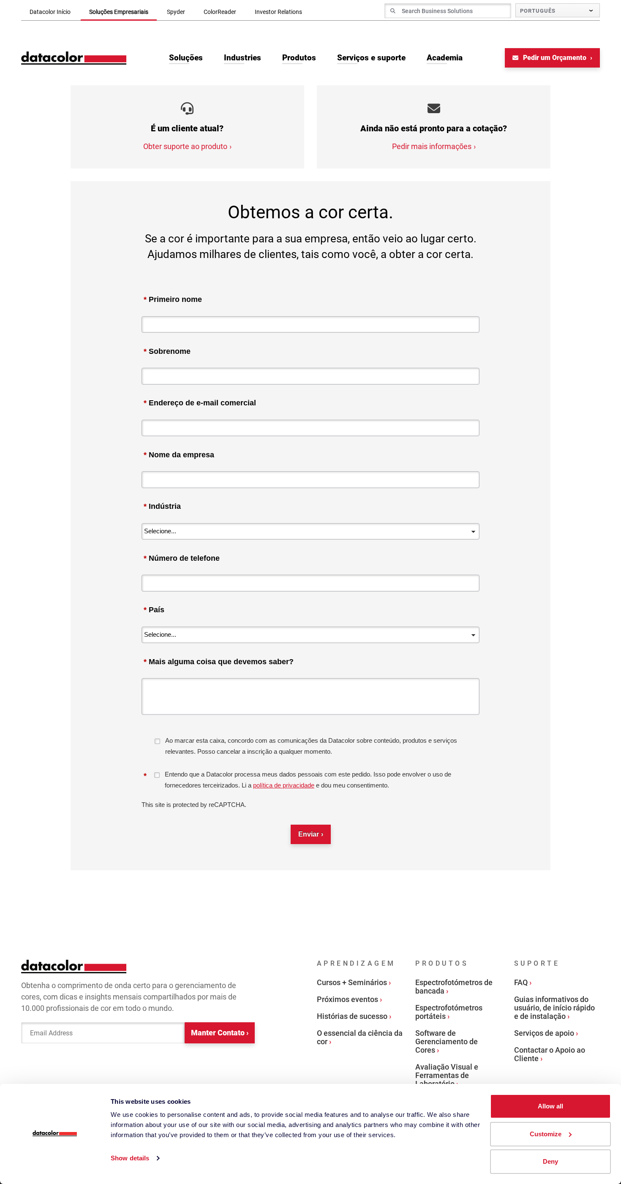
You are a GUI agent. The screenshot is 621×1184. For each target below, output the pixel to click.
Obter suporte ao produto (185, 146)
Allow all (550, 1106)
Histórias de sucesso (352, 1016)
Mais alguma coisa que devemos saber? (219, 661)
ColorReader (220, 11)
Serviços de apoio (544, 1033)
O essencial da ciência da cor (360, 1037)
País (154, 610)
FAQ (521, 982)
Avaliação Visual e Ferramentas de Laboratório (446, 1075)
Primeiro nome (173, 299)
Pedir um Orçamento (554, 58)
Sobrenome (167, 351)
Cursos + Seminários (352, 982)
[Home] (74, 58)
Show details (130, 1158)
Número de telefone (182, 558)
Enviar (308, 834)
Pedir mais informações (431, 146)
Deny (550, 1161)
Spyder (176, 11)
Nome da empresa (179, 455)
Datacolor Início (50, 11)
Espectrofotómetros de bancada (454, 986)
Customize (545, 1134)
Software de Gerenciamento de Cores (446, 1041)
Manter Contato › (219, 1032)
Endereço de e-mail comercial (200, 403)
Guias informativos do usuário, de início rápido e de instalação (554, 1008)
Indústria (162, 506)
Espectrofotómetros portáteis (448, 1012)
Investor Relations (278, 11)
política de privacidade (283, 785)
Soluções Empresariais (118, 11)
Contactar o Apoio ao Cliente (549, 1054)
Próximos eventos (347, 999)
